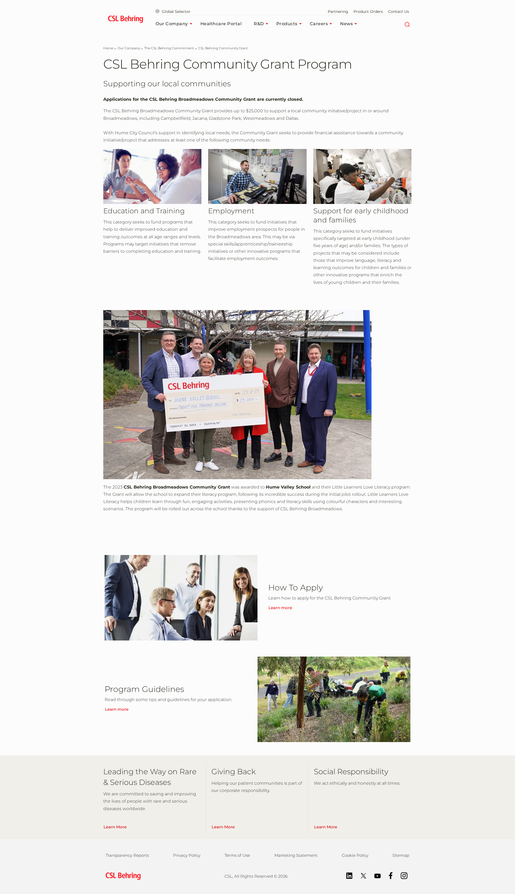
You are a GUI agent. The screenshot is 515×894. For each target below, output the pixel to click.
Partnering (338, 11)
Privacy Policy (186, 855)
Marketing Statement (296, 855)
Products (286, 23)
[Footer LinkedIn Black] (347, 875)
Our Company (172, 23)
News (346, 23)
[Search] (407, 23)
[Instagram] (401, 875)
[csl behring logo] (122, 875)
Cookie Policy (355, 855)
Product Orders (368, 11)
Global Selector (176, 11)
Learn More (115, 826)
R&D (259, 23)
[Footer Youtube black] (375, 875)
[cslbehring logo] (125, 20)
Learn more (280, 607)
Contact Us (398, 11)
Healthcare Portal (221, 23)
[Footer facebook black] (388, 875)
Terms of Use (237, 855)
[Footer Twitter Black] (360, 875)
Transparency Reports (127, 855)
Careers (319, 23)
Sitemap (400, 855)
